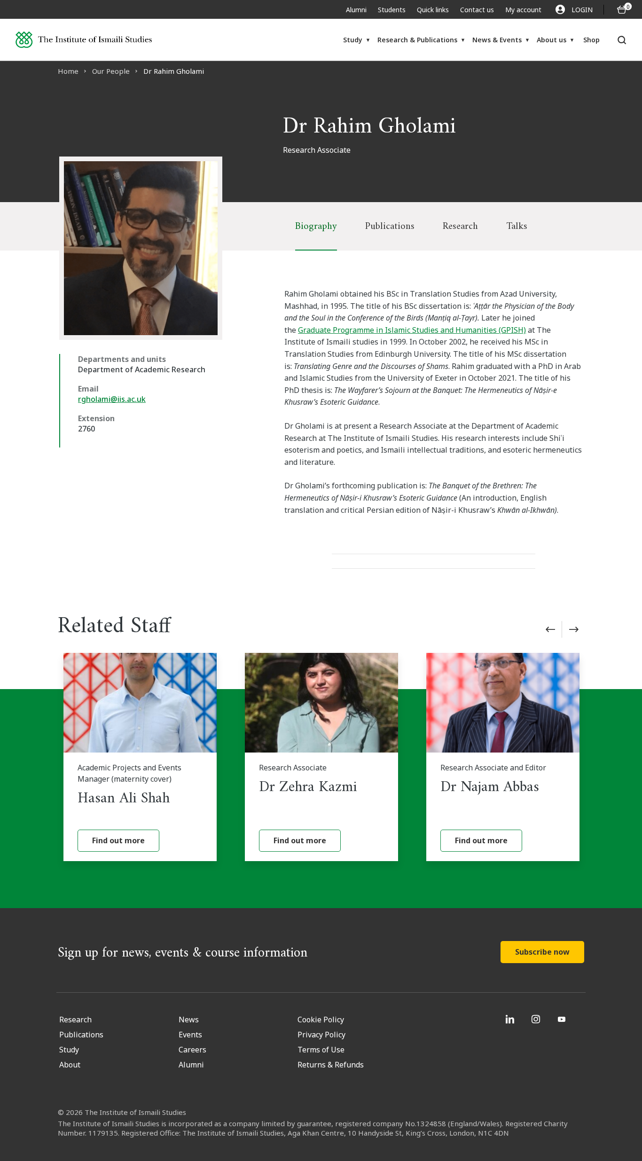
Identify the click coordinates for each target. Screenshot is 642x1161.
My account (523, 9)
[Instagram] (537, 1019)
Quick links (433, 9)
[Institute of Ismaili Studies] (84, 39)
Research (460, 226)
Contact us (477, 9)
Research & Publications (417, 39)
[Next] (574, 629)
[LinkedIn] (511, 1019)
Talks (516, 226)
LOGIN (582, 9)
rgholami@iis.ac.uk (112, 399)
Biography (316, 226)
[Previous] (550, 629)
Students (392, 9)
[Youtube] (563, 1019)
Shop (591, 39)
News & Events (497, 39)
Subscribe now (542, 952)
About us (551, 39)
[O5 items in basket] (621, 10)
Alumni (356, 9)
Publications (390, 226)
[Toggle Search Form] (622, 40)
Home (68, 71)
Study (352, 39)
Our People (111, 71)
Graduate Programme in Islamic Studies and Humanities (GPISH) (412, 330)
